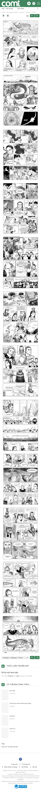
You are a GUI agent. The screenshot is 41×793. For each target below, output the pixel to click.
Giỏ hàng (20, 9)
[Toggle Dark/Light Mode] (7, 15)
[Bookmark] (3, 15)
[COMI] (10, 3)
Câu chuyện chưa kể (12, 12)
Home (3, 12)
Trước (32, 15)
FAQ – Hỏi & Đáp (7, 9)
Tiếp (37, 15)
